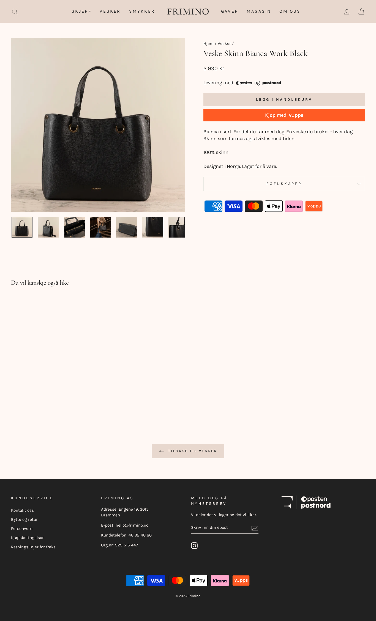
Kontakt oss (22, 510)
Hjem (208, 43)
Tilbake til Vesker (192, 451)
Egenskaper (284, 183)
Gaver (229, 11)
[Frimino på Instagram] (194, 545)
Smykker (142, 11)
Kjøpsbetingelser (27, 537)
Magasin (259, 11)
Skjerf (81, 11)
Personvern (21, 528)
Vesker (110, 11)
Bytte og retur (24, 519)
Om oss (290, 11)
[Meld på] (254, 528)
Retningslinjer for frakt (33, 546)
